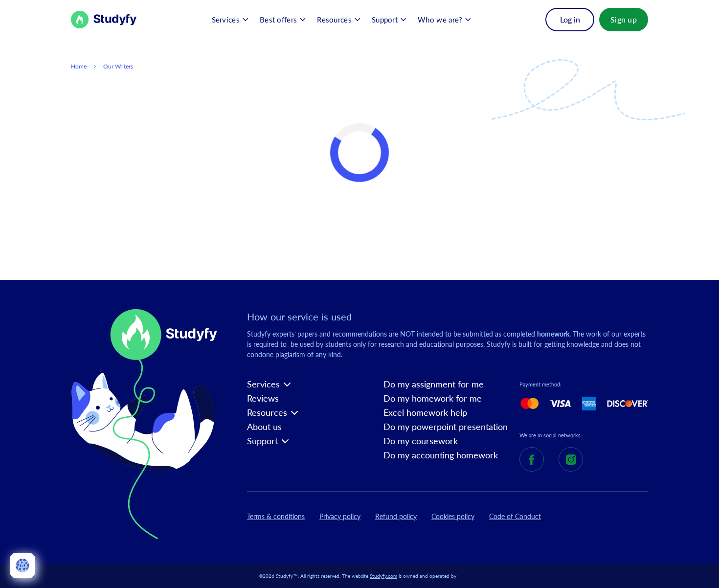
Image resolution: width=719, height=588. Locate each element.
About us (264, 427)
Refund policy (396, 516)
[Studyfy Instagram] (571, 459)
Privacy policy (339, 516)
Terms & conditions (276, 516)
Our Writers (118, 66)
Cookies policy (452, 516)
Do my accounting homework (440, 455)
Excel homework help (425, 412)
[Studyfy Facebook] (531, 459)
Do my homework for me (432, 398)
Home (79, 66)
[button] (230, 19)
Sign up (623, 19)
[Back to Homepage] (104, 19)
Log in (570, 19)
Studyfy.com (383, 576)
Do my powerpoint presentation (445, 427)
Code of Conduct (515, 516)
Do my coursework (420, 441)
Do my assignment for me (433, 384)
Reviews (263, 398)
